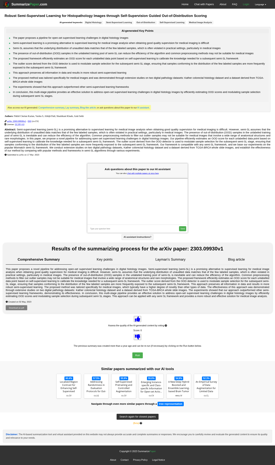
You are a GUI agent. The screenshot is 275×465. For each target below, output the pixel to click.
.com (29, 4)
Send (182, 229)
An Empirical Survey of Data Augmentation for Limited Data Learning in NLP (206, 386)
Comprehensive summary (51, 107)
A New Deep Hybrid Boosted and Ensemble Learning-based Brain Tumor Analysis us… (178, 386)
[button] (260, 4)
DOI (29, 121)
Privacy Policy (140, 460)
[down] (137, 337)
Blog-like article (88, 107)
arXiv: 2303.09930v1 (16, 121)
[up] (137, 319)
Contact (124, 460)
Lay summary (72, 107)
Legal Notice (158, 460)
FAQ (234, 4)
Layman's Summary (170, 259)
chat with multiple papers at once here (143, 173)
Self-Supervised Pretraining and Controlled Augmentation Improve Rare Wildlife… (123, 386)
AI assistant (143, 107)
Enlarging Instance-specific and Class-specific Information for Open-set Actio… (151, 387)
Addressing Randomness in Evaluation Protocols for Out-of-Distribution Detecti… (96, 386)
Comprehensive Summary (39, 259)
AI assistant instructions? (137, 237)
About (223, 4)
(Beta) (136, 423)
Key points (105, 259)
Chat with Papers (204, 4)
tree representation (170, 403)
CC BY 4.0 (19, 124)
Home (185, 4)
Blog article (236, 259)
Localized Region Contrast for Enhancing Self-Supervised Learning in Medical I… (68, 386)
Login (246, 4)
